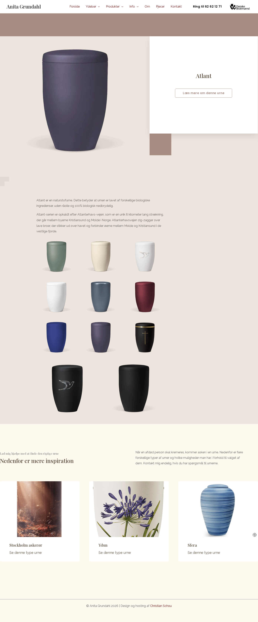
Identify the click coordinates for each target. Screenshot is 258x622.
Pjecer (160, 6)
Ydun (103, 545)
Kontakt (176, 6)
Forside (75, 6)
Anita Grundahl (24, 6)
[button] (207, 6)
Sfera (192, 545)
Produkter (113, 6)
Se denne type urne (25, 553)
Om (147, 6)
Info (132, 6)
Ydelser (91, 6)
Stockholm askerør (25, 545)
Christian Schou (161, 606)
